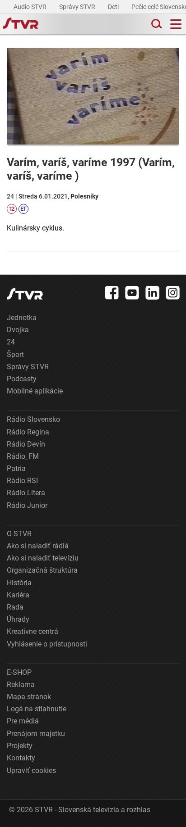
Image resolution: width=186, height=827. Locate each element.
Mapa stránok (29, 696)
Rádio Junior (27, 505)
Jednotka (22, 317)
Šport (15, 354)
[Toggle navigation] (176, 24)
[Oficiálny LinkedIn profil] (153, 293)
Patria (16, 468)
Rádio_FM (23, 456)
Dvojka (18, 329)
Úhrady (18, 619)
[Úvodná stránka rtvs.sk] (21, 24)
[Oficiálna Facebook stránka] (112, 293)
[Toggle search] (156, 24)
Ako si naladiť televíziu (43, 558)
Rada (15, 607)
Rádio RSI (22, 480)
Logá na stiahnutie (36, 709)
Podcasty (22, 379)
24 (11, 342)
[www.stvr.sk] (25, 294)
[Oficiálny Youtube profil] (132, 293)
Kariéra (18, 595)
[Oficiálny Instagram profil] (173, 293)
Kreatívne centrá (32, 631)
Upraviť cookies (31, 770)
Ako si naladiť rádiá (38, 546)
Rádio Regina (28, 432)
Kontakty (21, 758)
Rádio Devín (26, 444)
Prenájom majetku (36, 733)
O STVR (19, 533)
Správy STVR (78, 6)
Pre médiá (23, 721)
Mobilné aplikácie (35, 391)
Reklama (21, 684)
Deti (114, 6)
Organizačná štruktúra (42, 570)
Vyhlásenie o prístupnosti (47, 644)
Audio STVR (31, 6)
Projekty (20, 745)
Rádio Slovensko (33, 419)
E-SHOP (19, 672)
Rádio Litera (26, 492)
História (19, 582)
